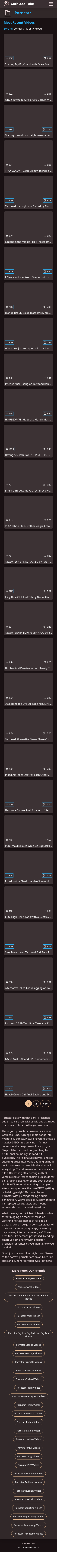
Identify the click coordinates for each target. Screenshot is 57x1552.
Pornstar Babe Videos (28, 1324)
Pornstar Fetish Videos (28, 1404)
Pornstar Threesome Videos (28, 1533)
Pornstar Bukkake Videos (28, 1370)
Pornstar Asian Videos (28, 1315)
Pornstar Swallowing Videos (28, 1525)
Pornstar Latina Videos (28, 1430)
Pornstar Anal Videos (29, 1286)
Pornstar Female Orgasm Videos (29, 1396)
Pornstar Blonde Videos (28, 1344)
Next (45, 1103)
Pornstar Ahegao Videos (28, 1278)
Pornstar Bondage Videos (28, 1353)
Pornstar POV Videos (28, 1464)
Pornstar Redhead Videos (28, 1482)
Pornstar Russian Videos (28, 1490)
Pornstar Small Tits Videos (28, 1499)
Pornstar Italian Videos (28, 1422)
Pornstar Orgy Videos (28, 1456)
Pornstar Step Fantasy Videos (28, 1516)
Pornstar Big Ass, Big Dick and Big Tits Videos (28, 1335)
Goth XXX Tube (22, 4)
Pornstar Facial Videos (28, 1387)
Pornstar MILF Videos (28, 1447)
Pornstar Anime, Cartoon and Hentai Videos (28, 1297)
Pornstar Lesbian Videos (28, 1439)
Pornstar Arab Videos (28, 1307)
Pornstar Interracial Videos (28, 1413)
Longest (19, 28)
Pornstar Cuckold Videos (28, 1379)
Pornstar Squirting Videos (28, 1507)
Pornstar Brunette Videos (28, 1361)
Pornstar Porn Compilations (28, 1473)
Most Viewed (34, 28)
